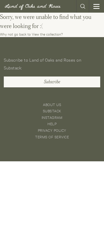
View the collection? (47, 34)
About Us (52, 104)
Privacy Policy (52, 130)
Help (52, 123)
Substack (52, 110)
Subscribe (52, 81)
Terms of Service (52, 136)
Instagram (52, 117)
